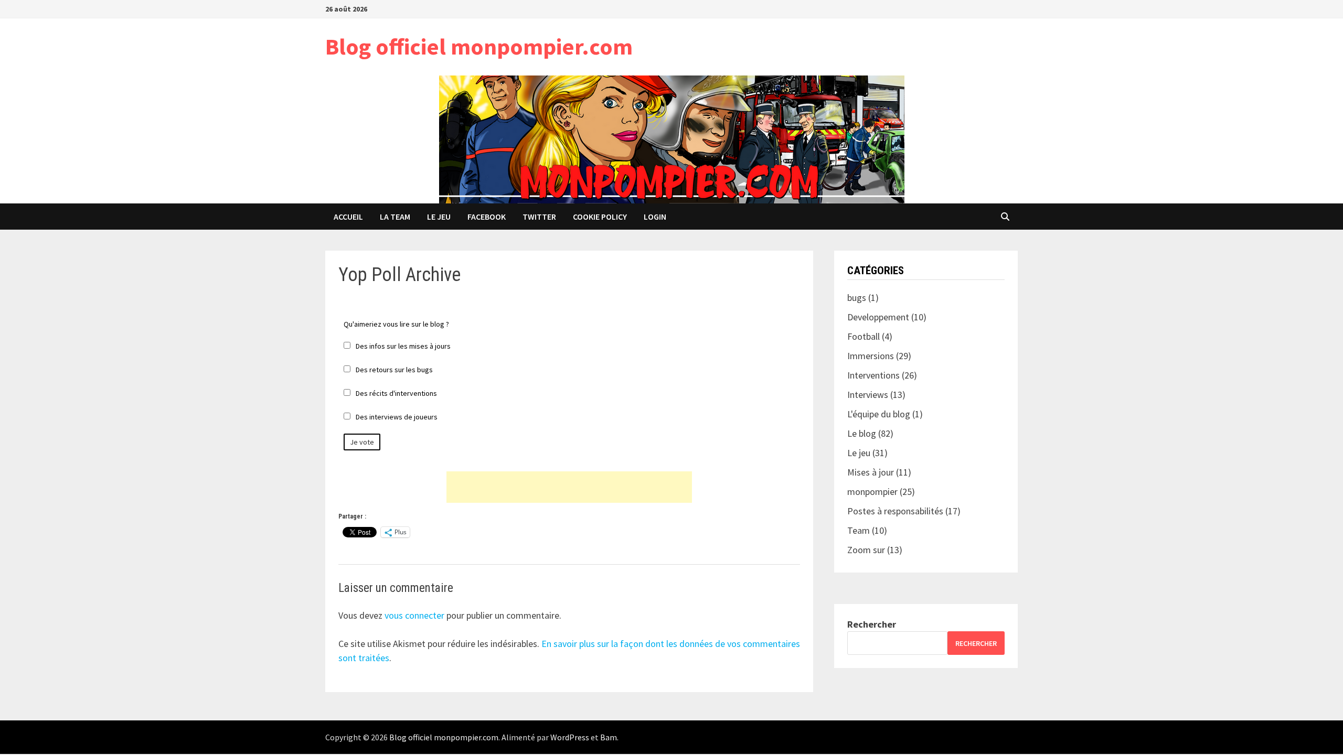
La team (395, 216)
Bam (608, 737)
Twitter (539, 216)
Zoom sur (866, 550)
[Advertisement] (569, 487)
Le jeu (439, 216)
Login (655, 216)
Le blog (861, 433)
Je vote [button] (362, 442)
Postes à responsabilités (895, 511)
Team (858, 530)
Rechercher (871, 624)
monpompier (872, 492)
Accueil (348, 216)
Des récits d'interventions (396, 393)
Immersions (870, 356)
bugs (856, 298)
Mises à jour (870, 472)
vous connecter (414, 615)
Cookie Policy (600, 216)
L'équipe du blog (878, 414)
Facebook (486, 216)
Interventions (873, 375)
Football (863, 336)
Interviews (867, 395)
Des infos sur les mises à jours (403, 346)
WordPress (569, 737)
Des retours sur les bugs (394, 369)
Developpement (878, 317)
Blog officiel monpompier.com (479, 46)
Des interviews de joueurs (397, 417)
